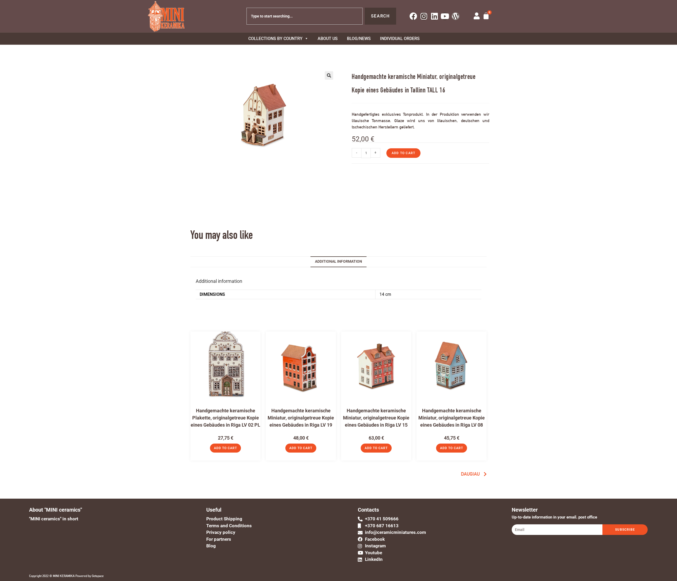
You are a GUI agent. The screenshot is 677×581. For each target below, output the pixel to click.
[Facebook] (413, 16)
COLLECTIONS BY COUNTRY (275, 38)
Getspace (98, 576)
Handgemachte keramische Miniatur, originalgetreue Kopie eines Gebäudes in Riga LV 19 (301, 418)
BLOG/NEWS (359, 38)
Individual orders (400, 38)
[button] (329, 75)
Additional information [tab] (338, 261)
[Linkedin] (434, 16)
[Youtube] (445, 16)
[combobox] (304, 16)
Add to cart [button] (225, 448)
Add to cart (403, 153)
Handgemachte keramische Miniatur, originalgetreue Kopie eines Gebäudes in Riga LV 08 (451, 418)
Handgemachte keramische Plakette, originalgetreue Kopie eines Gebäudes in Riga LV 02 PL (225, 418)
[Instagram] (424, 16)
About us (328, 38)
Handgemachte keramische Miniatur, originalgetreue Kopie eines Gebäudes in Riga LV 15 (376, 418)
